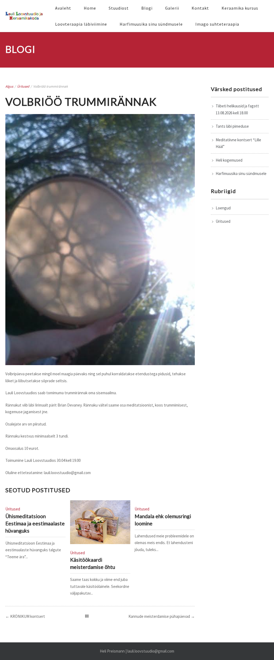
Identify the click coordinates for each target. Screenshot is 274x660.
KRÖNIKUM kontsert (27, 616)
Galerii (172, 8)
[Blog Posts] (87, 616)
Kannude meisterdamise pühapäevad (159, 616)
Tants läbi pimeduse (232, 126)
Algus (9, 86)
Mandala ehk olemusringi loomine (163, 519)
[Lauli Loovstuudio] (24, 16)
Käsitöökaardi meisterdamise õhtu (92, 563)
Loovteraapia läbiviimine (81, 24)
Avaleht (63, 8)
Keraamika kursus (240, 8)
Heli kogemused (229, 160)
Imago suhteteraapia (217, 24)
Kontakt (200, 8)
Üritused (23, 86)
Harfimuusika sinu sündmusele (151, 24)
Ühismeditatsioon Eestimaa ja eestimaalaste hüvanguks (35, 523)
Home (90, 8)
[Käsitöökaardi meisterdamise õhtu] (100, 522)
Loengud (223, 207)
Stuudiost (119, 8)
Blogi (147, 8)
